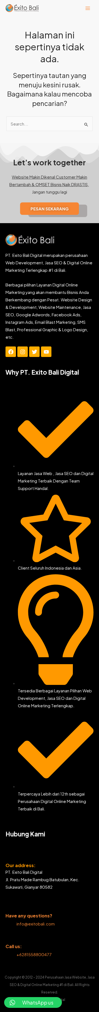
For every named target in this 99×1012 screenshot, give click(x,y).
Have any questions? (29, 916)
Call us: (14, 946)
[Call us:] (9, 938)
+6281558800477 (34, 954)
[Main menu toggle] (88, 8)
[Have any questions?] (9, 907)
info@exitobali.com (35, 923)
